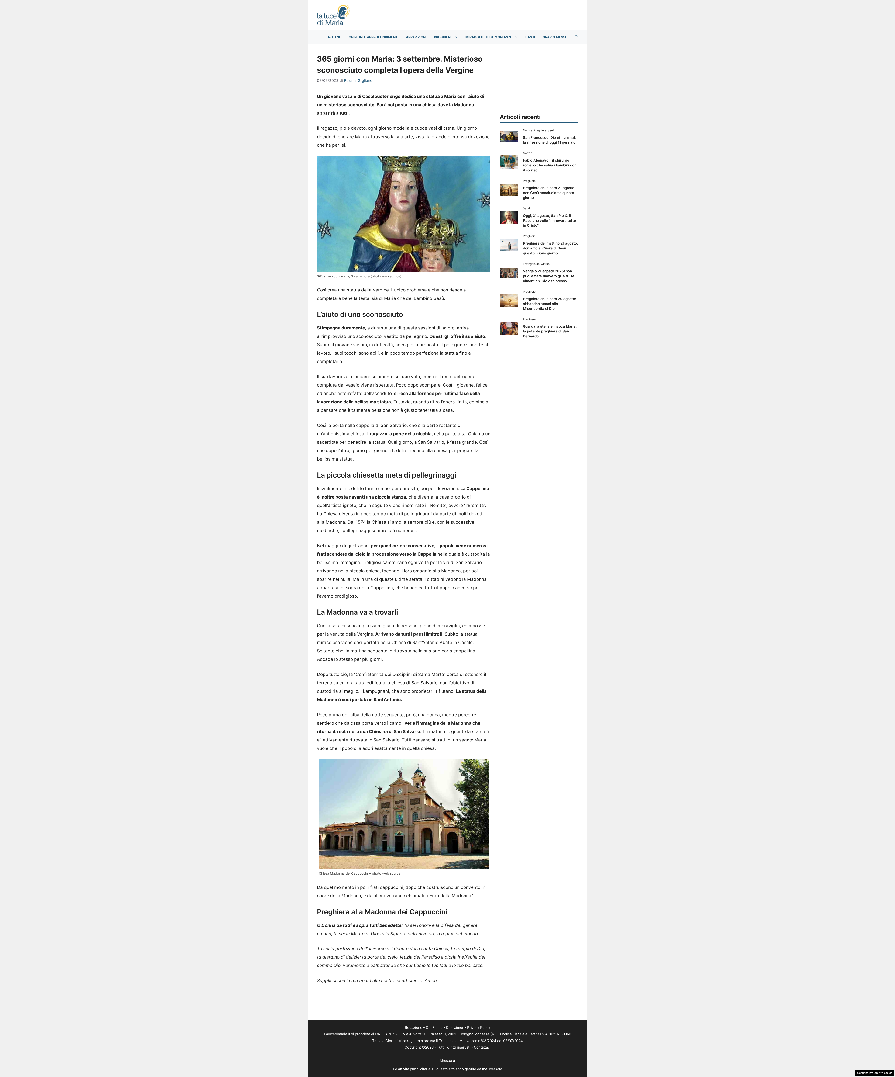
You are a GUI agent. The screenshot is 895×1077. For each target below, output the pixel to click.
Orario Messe (555, 37)
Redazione (413, 1027)
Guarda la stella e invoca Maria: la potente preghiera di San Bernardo (550, 331)
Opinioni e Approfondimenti (374, 37)
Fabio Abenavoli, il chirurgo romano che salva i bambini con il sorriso (549, 165)
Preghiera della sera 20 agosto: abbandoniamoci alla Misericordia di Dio (549, 304)
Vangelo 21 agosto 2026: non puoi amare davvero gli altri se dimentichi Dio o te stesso (548, 276)
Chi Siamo (434, 1027)
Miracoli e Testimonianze (488, 37)
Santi (530, 37)
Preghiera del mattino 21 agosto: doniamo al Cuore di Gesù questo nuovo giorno (550, 248)
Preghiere (443, 37)
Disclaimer (455, 1027)
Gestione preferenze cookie (874, 1072)
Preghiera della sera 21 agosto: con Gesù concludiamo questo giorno (549, 193)
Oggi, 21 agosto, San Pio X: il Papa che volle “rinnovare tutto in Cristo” (549, 220)
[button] (576, 37)
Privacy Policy (478, 1027)
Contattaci (482, 1047)
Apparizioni (416, 37)
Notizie (334, 37)
